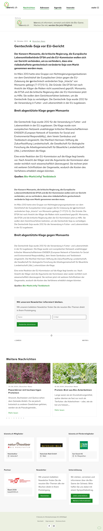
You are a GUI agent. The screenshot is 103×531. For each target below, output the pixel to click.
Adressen (44, 7)
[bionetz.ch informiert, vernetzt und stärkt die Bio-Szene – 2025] (51, 23)
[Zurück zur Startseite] (11, 5)
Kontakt (41, 521)
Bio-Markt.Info (32, 176)
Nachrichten (29, 7)
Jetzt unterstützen (80, 496)
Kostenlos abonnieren (27, 324)
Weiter (85, 340)
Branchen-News (39, 41)
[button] (95, 7)
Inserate (70, 7)
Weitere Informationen (82, 501)
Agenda (57, 7)
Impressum (50, 521)
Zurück (18, 340)
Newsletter (45, 496)
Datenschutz (60, 521)
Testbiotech (49, 176)
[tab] (6, 418)
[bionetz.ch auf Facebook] (49, 526)
